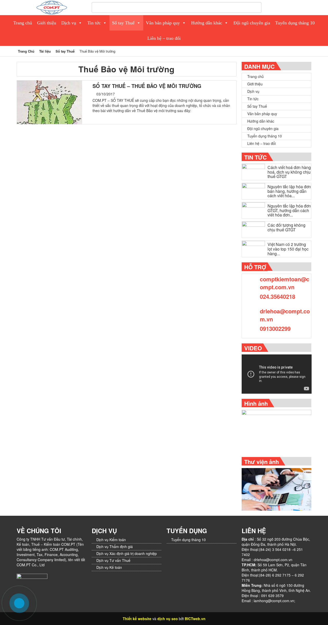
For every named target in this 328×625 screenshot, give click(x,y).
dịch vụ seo (167, 618)
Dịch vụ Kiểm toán (111, 539)
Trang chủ (22, 22)
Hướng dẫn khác (206, 22)
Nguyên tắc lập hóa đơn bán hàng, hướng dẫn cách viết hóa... (289, 191)
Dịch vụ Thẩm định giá (114, 546)
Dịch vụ (68, 22)
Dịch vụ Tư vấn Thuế (113, 560)
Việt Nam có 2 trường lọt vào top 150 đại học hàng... (288, 248)
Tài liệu (45, 51)
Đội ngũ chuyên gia (251, 22)
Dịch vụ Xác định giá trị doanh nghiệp (126, 553)
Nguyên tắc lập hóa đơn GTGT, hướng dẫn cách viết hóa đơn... (289, 210)
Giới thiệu (46, 22)
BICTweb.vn (195, 618)
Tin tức (94, 22)
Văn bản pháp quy (163, 22)
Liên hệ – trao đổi (164, 38)
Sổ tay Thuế (123, 22)
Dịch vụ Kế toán (109, 567)
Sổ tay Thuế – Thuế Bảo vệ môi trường (147, 86)
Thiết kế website (137, 618)
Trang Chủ (26, 51)
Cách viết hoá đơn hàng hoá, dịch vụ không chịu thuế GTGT (289, 171)
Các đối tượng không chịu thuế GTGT (286, 227)
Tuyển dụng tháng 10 (295, 22)
